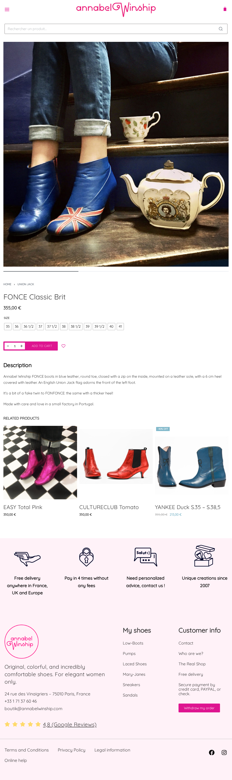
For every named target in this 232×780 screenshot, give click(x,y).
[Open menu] (7, 9)
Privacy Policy (71, 750)
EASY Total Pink (22, 507)
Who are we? (191, 653)
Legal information (112, 750)
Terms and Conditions (27, 750)
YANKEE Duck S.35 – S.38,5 (187, 507)
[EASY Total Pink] (40, 462)
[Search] (220, 29)
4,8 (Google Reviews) (70, 724)
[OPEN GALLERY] (116, 154)
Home (7, 284)
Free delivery (191, 674)
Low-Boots (133, 643)
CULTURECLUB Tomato (109, 507)
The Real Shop (192, 663)
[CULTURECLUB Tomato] (116, 462)
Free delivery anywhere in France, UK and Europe (27, 585)
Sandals (130, 695)
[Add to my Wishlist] (63, 346)
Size (7, 318)
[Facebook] (211, 752)
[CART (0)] (224, 9)
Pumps (129, 653)
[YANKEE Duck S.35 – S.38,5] (192, 462)
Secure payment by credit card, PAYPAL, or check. (200, 689)
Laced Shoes (135, 663)
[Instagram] (224, 752)
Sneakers (131, 684)
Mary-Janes (134, 674)
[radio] (7, 326)
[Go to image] (40, 271)
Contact (186, 643)
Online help (16, 760)
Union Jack (25, 284)
